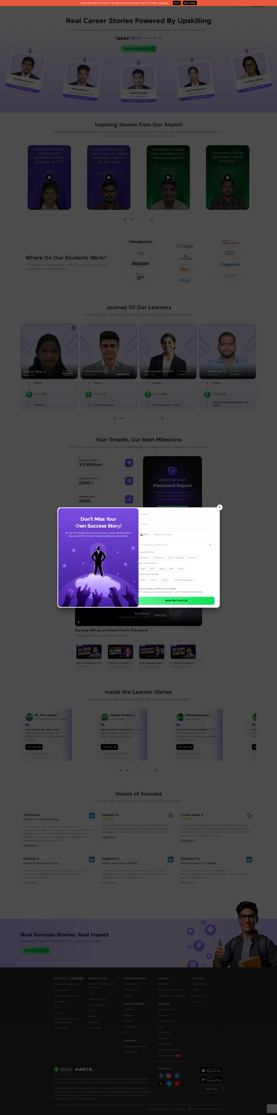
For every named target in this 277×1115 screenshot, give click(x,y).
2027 (152, 569)
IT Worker (159, 558)
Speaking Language (148, 574)
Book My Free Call (176, 600)
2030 (180, 569)
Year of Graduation (148, 563)
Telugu (164, 580)
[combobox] (176, 545)
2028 (161, 569)
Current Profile (146, 552)
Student (144, 558)
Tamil (143, 580)
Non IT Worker (176, 558)
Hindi (153, 580)
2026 (142, 569)
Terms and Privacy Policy (192, 592)
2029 (171, 569)
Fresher (192, 558)
